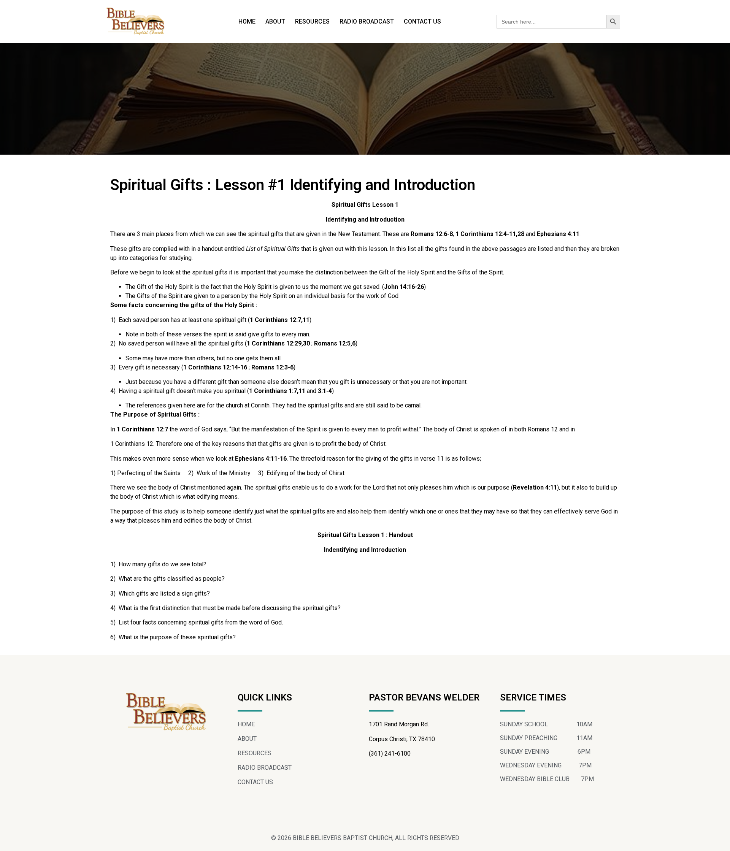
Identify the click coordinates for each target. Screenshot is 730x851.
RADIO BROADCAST (367, 21)
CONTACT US (422, 21)
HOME (247, 21)
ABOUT (275, 21)
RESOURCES (312, 21)
